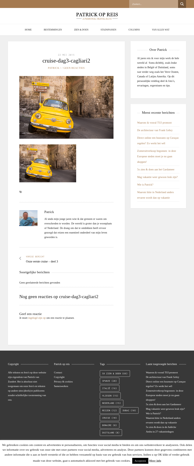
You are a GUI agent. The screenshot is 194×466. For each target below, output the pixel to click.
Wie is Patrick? (145, 184)
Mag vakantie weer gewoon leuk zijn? (157, 177)
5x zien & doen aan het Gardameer (155, 169)
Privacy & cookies (63, 381)
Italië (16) (109, 388)
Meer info (155, 460)
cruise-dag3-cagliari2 (66, 60)
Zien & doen (81, 29)
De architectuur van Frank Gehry (155, 130)
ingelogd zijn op (37, 317)
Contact (58, 372)
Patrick (53, 68)
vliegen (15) (110, 396)
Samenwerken (61, 386)
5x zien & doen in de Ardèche (161, 427)
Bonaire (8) (109, 425)
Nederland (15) (111, 403)
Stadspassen (108, 29)
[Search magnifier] (182, 4)
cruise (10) (109, 418)
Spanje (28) (109, 381)
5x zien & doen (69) (115, 373)
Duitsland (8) (111, 433)
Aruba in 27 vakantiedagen (160, 431)
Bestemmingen (53, 29)
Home (28, 29)
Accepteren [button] (140, 460)
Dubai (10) (129, 410)
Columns (134, 29)
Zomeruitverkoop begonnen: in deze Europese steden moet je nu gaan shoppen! (156, 156)
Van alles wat (160, 29)
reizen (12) (109, 410)
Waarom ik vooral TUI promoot (154, 122)
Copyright (59, 377)
